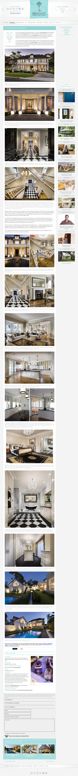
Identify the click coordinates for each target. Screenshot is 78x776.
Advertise (66, 30)
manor (9, 696)
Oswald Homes (35, 35)
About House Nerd (66, 27)
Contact (66, 29)
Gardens (46, 22)
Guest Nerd (40, 22)
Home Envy (12, 22)
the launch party (43, 32)
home (53, 695)
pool (37, 696)
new (19, 696)
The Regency (25, 33)
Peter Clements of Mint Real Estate (25, 690)
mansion (13, 696)
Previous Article (10, 761)
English (43, 695)
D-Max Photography (15, 685)
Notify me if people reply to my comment (15, 733)
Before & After (20, 22)
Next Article (49, 761)
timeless (46, 696)
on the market (14, 643)
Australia (28, 695)
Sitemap (7, 766)
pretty (39, 696)
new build (22, 696)
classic (40, 695)
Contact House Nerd (26, 766)
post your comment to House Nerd (19, 736)
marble (16, 696)
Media (66, 32)
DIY (26, 22)
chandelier (36, 695)
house (6, 696)
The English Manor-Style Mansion (15, 28)
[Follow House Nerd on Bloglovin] (15, 13)
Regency (42, 696)
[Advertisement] (66, 60)
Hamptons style (49, 695)
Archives (66, 34)
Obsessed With (31, 22)
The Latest (5, 22)
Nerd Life (51, 22)
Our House (58, 22)
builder (32, 695)
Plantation (33, 696)
